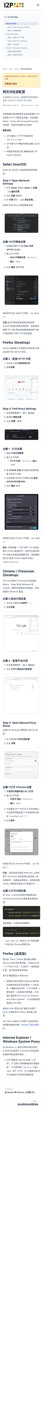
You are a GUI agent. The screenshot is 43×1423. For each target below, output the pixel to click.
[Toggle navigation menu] (38, 5)
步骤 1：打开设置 (13, 44)
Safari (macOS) (11, 23)
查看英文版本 (11, 83)
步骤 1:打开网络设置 (14, 30)
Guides (16, 69)
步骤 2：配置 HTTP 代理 (15, 37)
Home (5, 69)
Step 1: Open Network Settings (18, 27)
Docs (10, 69)
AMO (12, 1008)
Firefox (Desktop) (12, 34)
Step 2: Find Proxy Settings (17, 41)
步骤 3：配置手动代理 (14, 55)
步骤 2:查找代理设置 (14, 51)
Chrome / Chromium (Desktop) (17, 48)
